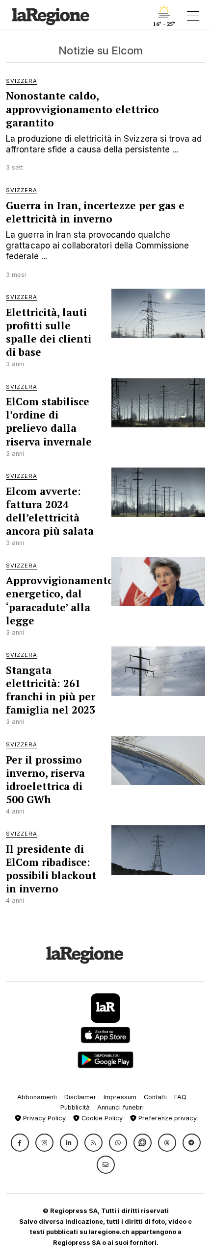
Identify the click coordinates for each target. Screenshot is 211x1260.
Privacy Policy (43, 1118)
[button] (20, 1143)
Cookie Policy (101, 1118)
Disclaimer (80, 1097)
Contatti (155, 1097)
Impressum (120, 1097)
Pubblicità (75, 1107)
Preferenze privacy (166, 1118)
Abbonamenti (37, 1097)
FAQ (180, 1097)
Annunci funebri (120, 1107)
